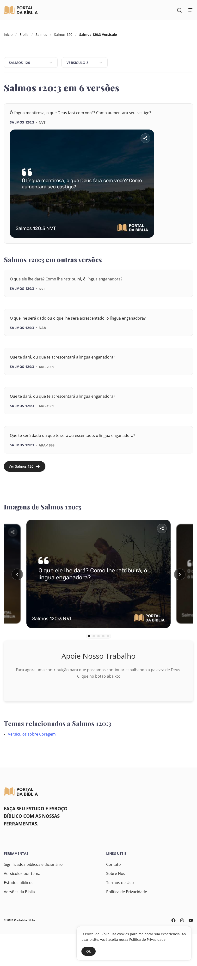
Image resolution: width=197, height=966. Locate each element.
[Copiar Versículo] (179, 244)
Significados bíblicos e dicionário (33, 864)
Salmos (41, 34)
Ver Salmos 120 (21, 466)
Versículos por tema (22, 873)
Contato (113, 864)
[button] (17, 574)
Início (8, 34)
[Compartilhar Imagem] (145, 138)
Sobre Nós (115, 873)
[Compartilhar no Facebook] (152, 244)
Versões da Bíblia (19, 891)
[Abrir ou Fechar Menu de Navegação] (191, 10)
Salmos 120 (63, 34)
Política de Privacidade (126, 891)
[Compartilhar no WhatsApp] (166, 244)
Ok (88, 951)
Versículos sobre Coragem (32, 734)
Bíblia (24, 34)
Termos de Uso (120, 882)
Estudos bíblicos (18, 882)
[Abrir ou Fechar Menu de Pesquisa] (179, 10)
